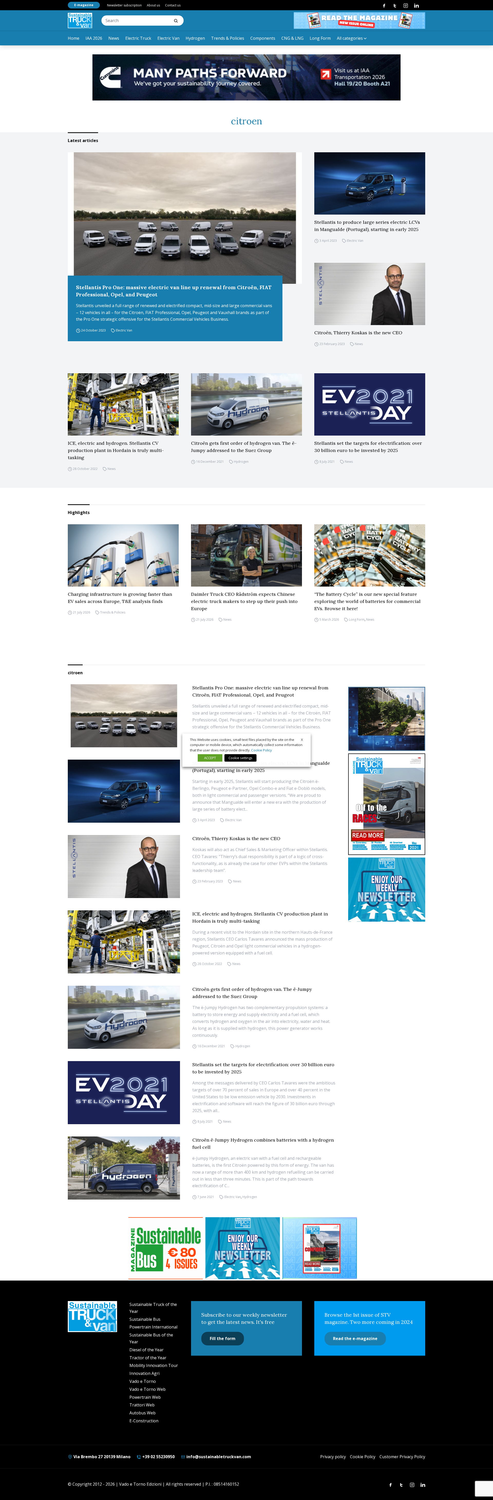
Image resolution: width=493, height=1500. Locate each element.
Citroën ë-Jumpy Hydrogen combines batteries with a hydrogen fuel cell (263, 1143)
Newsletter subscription (124, 5)
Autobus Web (142, 1413)
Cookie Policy (362, 1456)
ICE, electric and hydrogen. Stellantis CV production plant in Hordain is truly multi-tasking (116, 450)
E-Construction (143, 1421)
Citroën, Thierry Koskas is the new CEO (358, 333)
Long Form (320, 38)
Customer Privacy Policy (402, 1456)
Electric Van (168, 38)
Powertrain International (153, 1327)
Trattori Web (142, 1405)
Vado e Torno (142, 1381)
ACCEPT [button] (210, 758)
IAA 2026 (94, 38)
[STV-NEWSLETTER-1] (386, 890)
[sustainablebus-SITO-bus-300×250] (386, 719)
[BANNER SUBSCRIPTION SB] (165, 1248)
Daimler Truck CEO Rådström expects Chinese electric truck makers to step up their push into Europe (244, 601)
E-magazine (83, 5)
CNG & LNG (292, 38)
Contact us (173, 5)
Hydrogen (195, 38)
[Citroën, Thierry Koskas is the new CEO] (369, 294)
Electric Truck (138, 38)
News (113, 38)
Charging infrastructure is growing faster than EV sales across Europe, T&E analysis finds (120, 597)
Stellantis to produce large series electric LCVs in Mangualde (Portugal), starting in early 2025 (367, 225)
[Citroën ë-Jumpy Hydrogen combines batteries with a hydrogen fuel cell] (124, 1168)
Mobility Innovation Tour (153, 1365)
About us (153, 5)
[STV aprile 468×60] (359, 20)
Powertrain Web (145, 1397)
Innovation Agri (144, 1373)
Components (262, 38)
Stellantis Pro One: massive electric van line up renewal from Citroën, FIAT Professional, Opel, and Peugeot (173, 291)
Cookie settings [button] (240, 758)
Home (73, 38)
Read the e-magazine (355, 1338)
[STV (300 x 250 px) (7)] (319, 1248)
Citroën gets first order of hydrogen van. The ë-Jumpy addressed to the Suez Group (244, 446)
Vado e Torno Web (147, 1389)
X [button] (302, 739)
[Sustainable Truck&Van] (80, 20)
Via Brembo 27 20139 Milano (101, 1456)
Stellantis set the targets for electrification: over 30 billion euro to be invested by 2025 (368, 446)
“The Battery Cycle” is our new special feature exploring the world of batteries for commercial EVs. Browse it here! (367, 601)
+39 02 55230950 (158, 1456)
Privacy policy (333, 1456)
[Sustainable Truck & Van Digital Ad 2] (246, 77)
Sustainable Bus (144, 1319)
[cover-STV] (386, 804)
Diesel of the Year (146, 1350)
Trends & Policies (227, 38)
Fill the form (222, 1338)
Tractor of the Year (147, 1358)
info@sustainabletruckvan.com (218, 1456)
